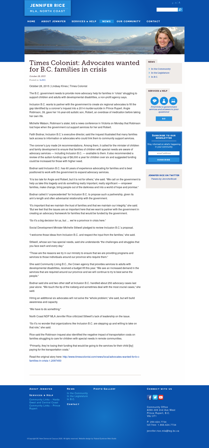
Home (31, 21)
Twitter (155, 397)
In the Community (161, 69)
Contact (153, 21)
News (106, 21)
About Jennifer (53, 21)
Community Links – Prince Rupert (44, 407)
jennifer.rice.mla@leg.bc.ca (163, 430)
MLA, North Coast (47, 11)
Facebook (149, 397)
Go (164, 119)
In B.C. (43, 80)
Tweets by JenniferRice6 (164, 179)
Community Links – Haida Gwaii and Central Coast (44, 401)
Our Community (129, 21)
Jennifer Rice (47, 5)
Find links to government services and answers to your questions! (164, 109)
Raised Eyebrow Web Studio (105, 438)
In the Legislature (160, 73)
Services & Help (84, 21)
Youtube (160, 397)
